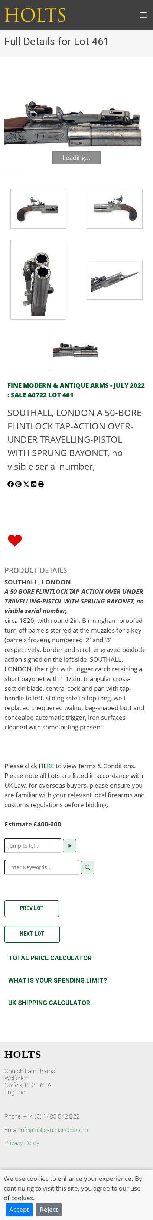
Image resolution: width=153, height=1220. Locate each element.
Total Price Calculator (50, 958)
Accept (19, 1209)
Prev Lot (32, 908)
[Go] (69, 845)
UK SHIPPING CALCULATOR (49, 1002)
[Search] (87, 867)
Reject (49, 1209)
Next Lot (32, 934)
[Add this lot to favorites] (14, 539)
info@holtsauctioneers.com (54, 1130)
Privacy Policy (21, 1143)
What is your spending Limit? (57, 980)
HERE (46, 765)
